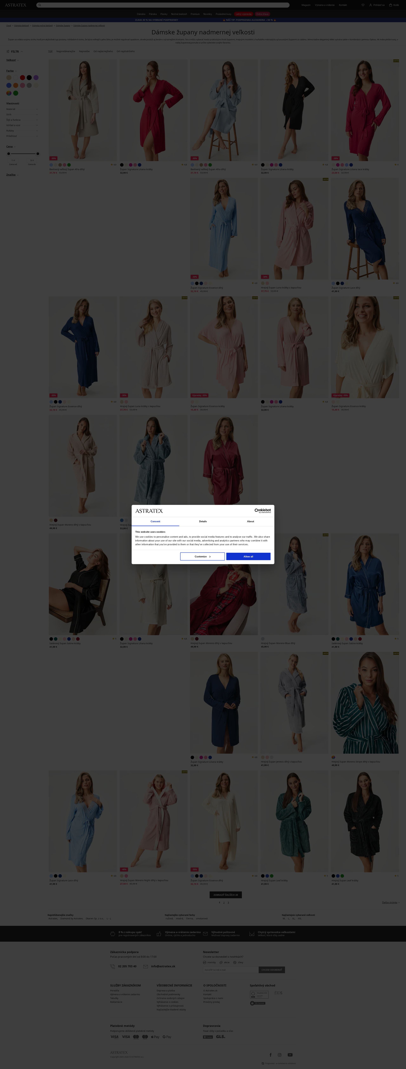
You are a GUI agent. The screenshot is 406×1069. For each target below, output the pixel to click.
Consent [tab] (155, 521)
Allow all (248, 556)
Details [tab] (203, 521)
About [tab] (250, 521)
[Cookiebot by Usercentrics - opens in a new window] (257, 510)
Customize (201, 556)
